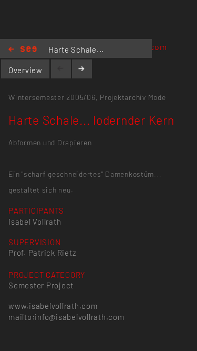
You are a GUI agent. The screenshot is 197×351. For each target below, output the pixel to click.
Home (22, 50)
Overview (25, 70)
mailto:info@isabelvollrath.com (66, 317)
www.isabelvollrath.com (52, 305)
